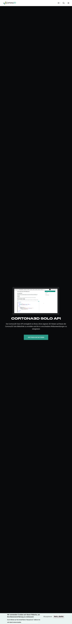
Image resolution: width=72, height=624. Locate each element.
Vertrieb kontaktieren (36, 337)
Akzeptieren (47, 616)
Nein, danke (58, 616)
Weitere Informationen (30, 622)
